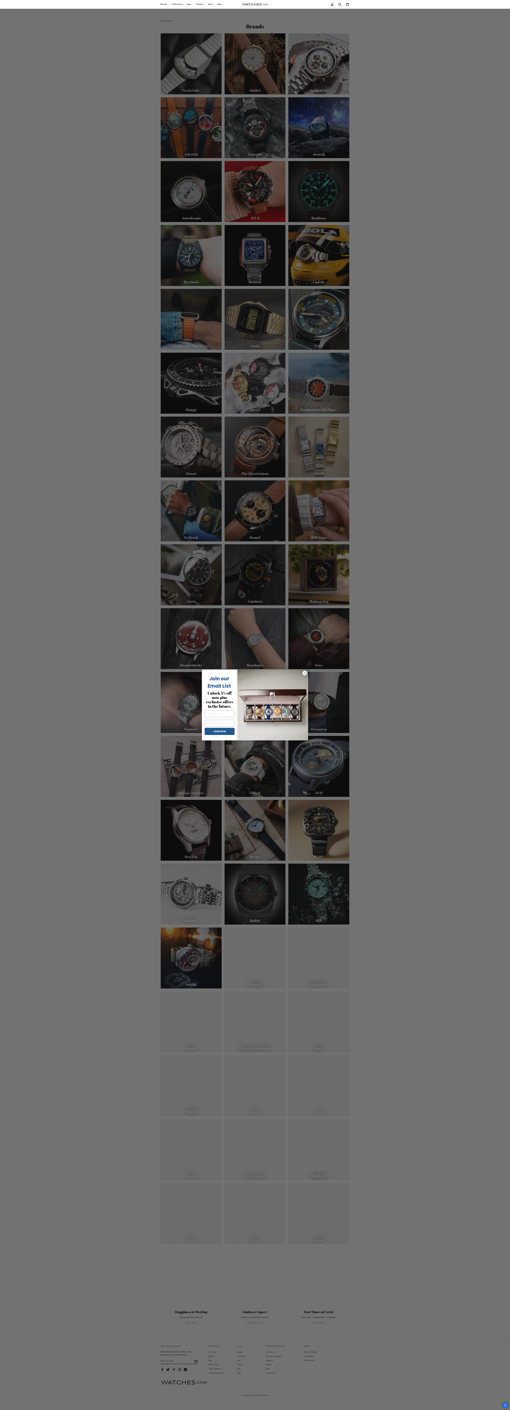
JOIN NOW (219, 731)
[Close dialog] (304, 673)
